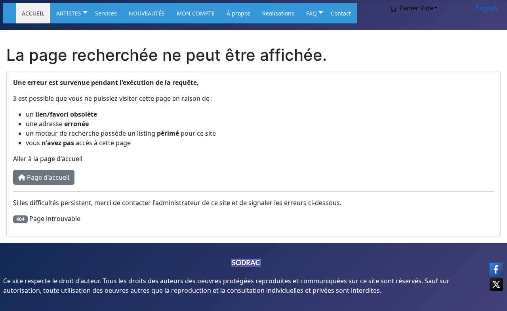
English (486, 8)
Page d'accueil (47, 177)
